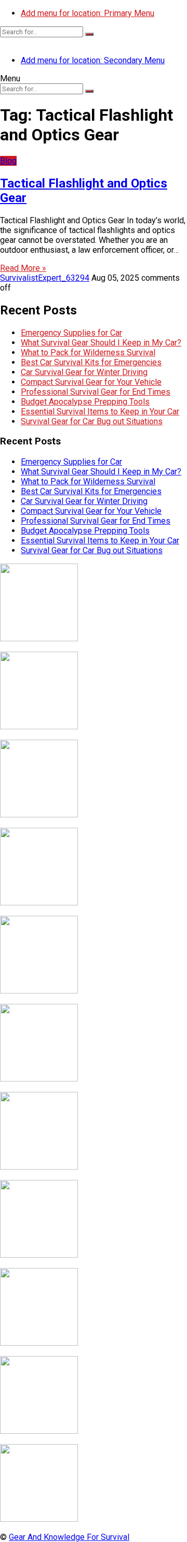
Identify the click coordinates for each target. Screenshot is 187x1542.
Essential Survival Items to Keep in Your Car (100, 411)
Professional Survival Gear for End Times (95, 392)
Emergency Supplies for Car (71, 333)
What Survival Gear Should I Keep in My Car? (101, 343)
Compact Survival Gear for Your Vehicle (91, 382)
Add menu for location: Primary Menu (87, 13)
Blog (8, 161)
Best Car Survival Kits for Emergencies (91, 362)
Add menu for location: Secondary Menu (93, 60)
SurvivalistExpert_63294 (44, 278)
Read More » (23, 268)
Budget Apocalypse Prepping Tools (85, 402)
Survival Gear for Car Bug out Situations (92, 421)
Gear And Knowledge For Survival (69, 1537)
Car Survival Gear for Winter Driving (84, 372)
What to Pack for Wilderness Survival (88, 352)
